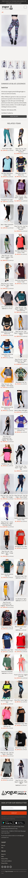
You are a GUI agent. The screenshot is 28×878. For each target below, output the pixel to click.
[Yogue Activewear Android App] (7, 824)
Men (2, 847)
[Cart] (25, 7)
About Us (3, 854)
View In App (14, 116)
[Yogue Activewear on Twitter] (2, 867)
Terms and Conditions (6, 861)
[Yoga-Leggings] (14, 30)
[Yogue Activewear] (7, 7)
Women (3, 845)
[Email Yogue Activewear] (10, 867)
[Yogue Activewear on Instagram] (8, 867)
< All (2, 12)
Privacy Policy (4, 863)
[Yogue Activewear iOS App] (19, 824)
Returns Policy (4, 858)
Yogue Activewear (9, 871)
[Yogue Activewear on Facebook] (5, 867)
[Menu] (22, 7)
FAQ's (2, 856)
